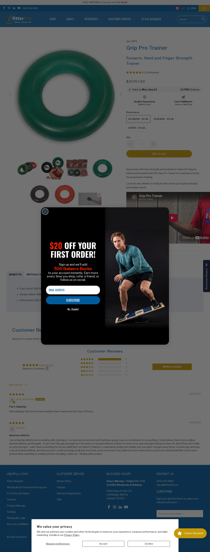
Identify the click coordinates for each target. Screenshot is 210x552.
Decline (149, 543)
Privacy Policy (72, 535)
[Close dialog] (45, 211)
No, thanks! (73, 309)
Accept (103, 543)
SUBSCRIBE (73, 300)
